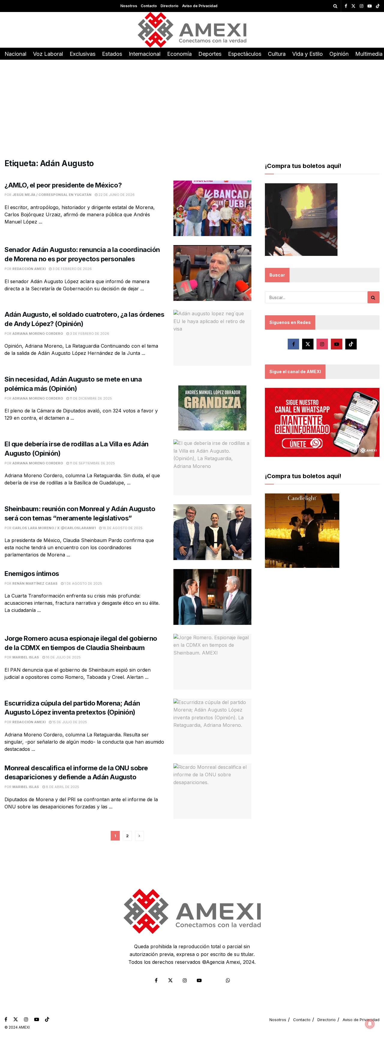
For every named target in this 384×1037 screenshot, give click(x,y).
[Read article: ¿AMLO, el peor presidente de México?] (212, 208)
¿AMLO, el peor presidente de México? (63, 185)
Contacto (149, 6)
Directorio (169, 6)
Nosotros (128, 6)
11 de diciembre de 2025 (90, 398)
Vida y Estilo (307, 54)
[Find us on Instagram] (361, 6)
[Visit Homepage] (192, 30)
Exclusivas (82, 54)
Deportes (209, 54)
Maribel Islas (25, 657)
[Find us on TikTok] (378, 6)
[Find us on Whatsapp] (228, 980)
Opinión (339, 54)
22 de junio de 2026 (116, 195)
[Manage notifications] (370, 1024)
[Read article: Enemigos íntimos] (212, 597)
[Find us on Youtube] (370, 6)
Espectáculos (244, 54)
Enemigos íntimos (31, 573)
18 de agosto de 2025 (122, 528)
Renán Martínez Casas (35, 583)
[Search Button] (335, 6)
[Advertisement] (192, 105)
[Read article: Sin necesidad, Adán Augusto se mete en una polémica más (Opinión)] (212, 402)
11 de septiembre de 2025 (92, 463)
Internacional (144, 54)
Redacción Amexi (29, 269)
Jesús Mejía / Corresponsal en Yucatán (52, 195)
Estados (112, 54)
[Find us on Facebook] (346, 6)
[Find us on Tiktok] (351, 344)
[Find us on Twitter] (353, 6)
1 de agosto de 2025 (83, 583)
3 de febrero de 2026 (72, 269)
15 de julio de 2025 (69, 722)
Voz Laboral (48, 54)
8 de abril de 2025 (62, 787)
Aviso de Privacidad (200, 6)
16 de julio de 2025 (63, 657)
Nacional (15, 54)
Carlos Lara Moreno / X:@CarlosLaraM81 (54, 528)
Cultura (277, 54)
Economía (179, 54)
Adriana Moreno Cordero (37, 333)
